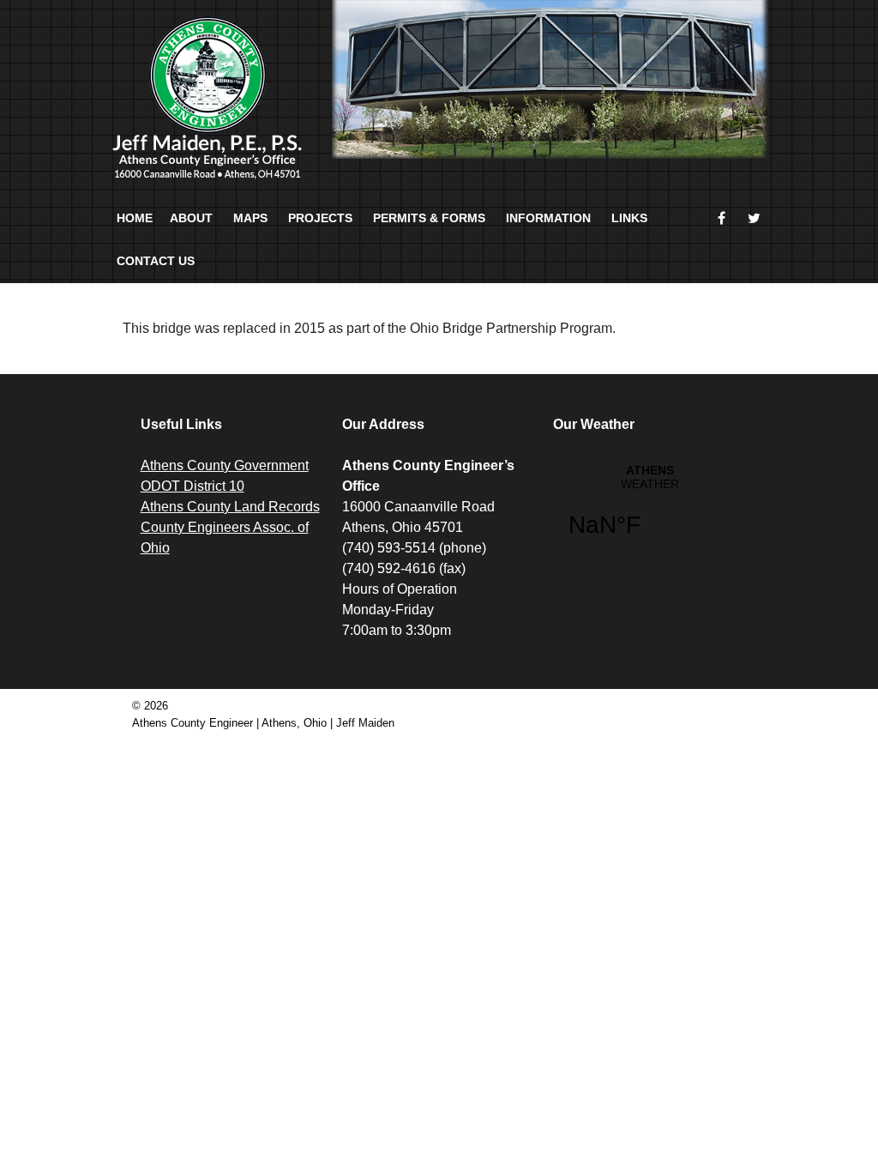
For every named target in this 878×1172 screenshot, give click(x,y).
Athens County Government (225, 465)
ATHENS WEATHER (650, 511)
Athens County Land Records (230, 506)
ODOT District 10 (192, 486)
